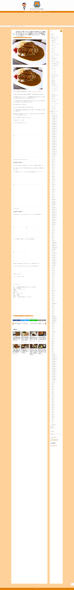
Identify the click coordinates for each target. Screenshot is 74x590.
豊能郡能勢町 (54, 202)
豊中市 (30, 37)
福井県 (53, 386)
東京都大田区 (54, 366)
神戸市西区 (54, 255)
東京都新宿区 (54, 371)
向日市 (53, 227)
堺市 (53, 187)
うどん (53, 50)
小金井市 (53, 381)
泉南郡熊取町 (54, 199)
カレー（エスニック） (55, 55)
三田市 (53, 280)
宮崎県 (53, 414)
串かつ (53, 78)
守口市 (53, 169)
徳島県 (53, 401)
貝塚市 (53, 197)
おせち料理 (54, 96)
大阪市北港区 (54, 154)
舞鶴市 (53, 232)
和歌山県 (53, 341)
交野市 (53, 174)
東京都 (53, 353)
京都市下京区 (54, 209)
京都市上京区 (54, 207)
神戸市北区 (54, 252)
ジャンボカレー (34, 91)
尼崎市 (53, 267)
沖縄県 (53, 417)
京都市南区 (54, 222)
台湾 (53, 419)
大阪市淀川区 (54, 151)
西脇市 (53, 298)
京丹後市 (53, 240)
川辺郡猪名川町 (54, 303)
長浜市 (53, 333)
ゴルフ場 (53, 106)
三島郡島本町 (54, 204)
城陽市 (53, 237)
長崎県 (53, 409)
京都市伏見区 (54, 219)
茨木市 (53, 159)
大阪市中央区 (54, 116)
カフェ (53, 91)
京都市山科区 (54, 224)
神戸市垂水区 (54, 265)
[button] (17, 320)
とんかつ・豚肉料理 (55, 65)
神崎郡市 (53, 295)
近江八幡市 (54, 331)
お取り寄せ (54, 101)
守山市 (53, 336)
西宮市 (53, 270)
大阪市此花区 (54, 146)
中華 (53, 45)
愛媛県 (53, 404)
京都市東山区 (54, 217)
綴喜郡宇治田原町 (55, 247)
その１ (14, 276)
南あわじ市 (54, 290)
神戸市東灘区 (54, 260)
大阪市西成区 (54, 126)
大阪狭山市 (54, 189)
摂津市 (53, 166)
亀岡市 (53, 230)
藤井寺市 (53, 184)
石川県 (53, 384)
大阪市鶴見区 (54, 144)
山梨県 (53, 389)
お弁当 (53, 98)
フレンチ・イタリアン (55, 43)
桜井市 (53, 313)
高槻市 (53, 161)
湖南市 (53, 338)
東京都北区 (54, 356)
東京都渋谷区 (54, 369)
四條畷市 (53, 176)
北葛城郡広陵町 (54, 318)
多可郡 (53, 305)
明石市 (53, 285)
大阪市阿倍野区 (54, 123)
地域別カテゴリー (25, 37)
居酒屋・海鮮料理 (55, 58)
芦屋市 (53, 275)
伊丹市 (53, 272)
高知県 (53, 406)
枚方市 (53, 171)
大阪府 (28, 37)
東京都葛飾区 (54, 361)
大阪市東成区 (54, 136)
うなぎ (53, 70)
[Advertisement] (37, 19)
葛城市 (53, 315)
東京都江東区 (54, 374)
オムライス (54, 73)
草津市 (53, 328)
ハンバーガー (54, 88)
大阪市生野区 (54, 133)
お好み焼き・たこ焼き (55, 75)
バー (53, 93)
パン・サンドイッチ (55, 86)
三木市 (53, 278)
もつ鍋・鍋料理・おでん (55, 63)
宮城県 (53, 348)
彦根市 (53, 326)
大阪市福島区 (54, 118)
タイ (53, 422)
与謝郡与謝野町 (54, 242)
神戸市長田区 (54, 257)
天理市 (53, 310)
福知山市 (53, 229)
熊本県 (53, 412)
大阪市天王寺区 (55, 121)
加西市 (53, 283)
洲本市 (53, 288)
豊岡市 (53, 300)
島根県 (53, 399)
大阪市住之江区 (54, 128)
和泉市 (53, 192)
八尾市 (53, 181)
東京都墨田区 (54, 379)
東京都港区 (54, 376)
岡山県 (53, 394)
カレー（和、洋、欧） (20, 37)
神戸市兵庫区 (54, 262)
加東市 (53, 293)
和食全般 (54, 40)
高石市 (53, 194)
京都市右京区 (54, 212)
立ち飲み (54, 60)
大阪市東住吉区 (54, 131)
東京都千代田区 (54, 358)
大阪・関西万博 (54, 38)
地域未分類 (54, 424)
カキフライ (54, 68)
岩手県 (53, 346)
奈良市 (53, 308)
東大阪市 (54, 179)
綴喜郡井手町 (54, 245)
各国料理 (54, 83)
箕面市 (53, 164)
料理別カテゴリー (15, 37)
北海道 (53, 343)
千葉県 (53, 351)
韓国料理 (54, 81)
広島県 (53, 396)
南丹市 (53, 235)
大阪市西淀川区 (54, 149)
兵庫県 (53, 250)
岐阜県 (53, 391)
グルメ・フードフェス (55, 103)
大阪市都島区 (54, 141)
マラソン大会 (54, 108)
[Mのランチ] (37, 4)
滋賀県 (53, 323)
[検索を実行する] (61, 31)
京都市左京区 (54, 214)
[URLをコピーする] (42, 320)
